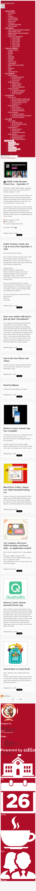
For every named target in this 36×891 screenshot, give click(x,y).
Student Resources (13, 82)
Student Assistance (13, 88)
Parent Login (12, 97)
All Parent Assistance (18, 117)
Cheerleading (12, 63)
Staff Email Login (17, 122)
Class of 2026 (16, 44)
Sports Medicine (13, 71)
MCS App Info (12, 26)
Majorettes (11, 68)
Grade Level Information (15, 36)
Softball (10, 51)
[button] (10, 11)
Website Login (12, 147)
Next (20, 699)
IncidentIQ (11, 146)
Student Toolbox (17, 83)
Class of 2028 (16, 41)
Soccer (10, 55)
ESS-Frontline (12, 151)
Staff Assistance (12, 134)
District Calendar (9, 742)
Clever (6, 740)
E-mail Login (12, 142)
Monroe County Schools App (20, 100)
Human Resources (17, 137)
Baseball (10, 53)
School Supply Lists (18, 109)
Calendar (10, 16)
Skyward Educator (13, 144)
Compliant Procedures (14, 24)
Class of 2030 (16, 38)
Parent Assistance (13, 112)
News (10, 14)
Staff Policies (15, 130)
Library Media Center (14, 31)
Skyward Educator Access (12, 743)
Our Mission (11, 13)
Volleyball (11, 58)
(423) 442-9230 (9, 731)
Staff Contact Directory (18, 139)
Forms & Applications (18, 87)
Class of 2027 (16, 43)
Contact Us (11, 23)
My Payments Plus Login (19, 102)
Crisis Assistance (17, 93)
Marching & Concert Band (16, 65)
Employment (8, 745)
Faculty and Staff (13, 19)
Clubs (10, 70)
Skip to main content (7, 1)
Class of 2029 (16, 39)
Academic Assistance (18, 92)
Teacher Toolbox (17, 129)
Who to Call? (12, 21)
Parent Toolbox (16, 107)
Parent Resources (13, 105)
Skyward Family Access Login (21, 99)
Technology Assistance (18, 90)
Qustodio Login (16, 104)
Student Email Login (18, 77)
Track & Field (12, 61)
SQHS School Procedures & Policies (19, 30)
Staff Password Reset (14, 149)
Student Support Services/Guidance (18, 33)
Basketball (11, 56)
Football (10, 60)
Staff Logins (11, 120)
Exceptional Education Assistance (21, 115)
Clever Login (16, 80)
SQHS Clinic (12, 35)
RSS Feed (7, 696)
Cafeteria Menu (12, 18)
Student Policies (16, 85)
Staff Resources (12, 127)
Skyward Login (16, 78)
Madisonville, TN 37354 (8, 728)
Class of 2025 (16, 46)
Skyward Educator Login (19, 124)
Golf (9, 66)
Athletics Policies (13, 50)
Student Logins (12, 75)
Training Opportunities (18, 132)
